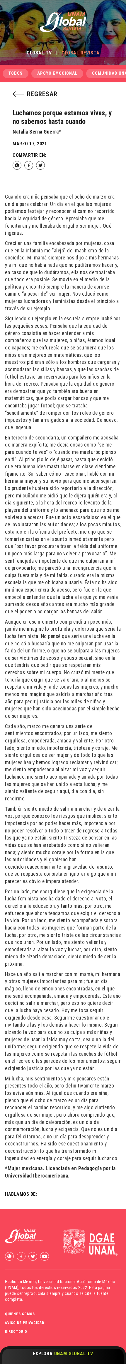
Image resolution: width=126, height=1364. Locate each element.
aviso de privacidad (24, 1323)
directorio (16, 1332)
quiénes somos (20, 1314)
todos (15, 73)
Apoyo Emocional (57, 73)
